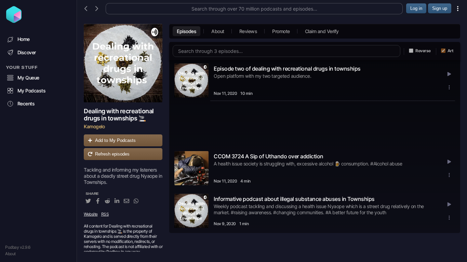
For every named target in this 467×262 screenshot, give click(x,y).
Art (451, 50)
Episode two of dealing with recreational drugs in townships (287, 68)
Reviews (248, 31)
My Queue (28, 78)
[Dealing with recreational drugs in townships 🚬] (123, 63)
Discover (26, 52)
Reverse (423, 50)
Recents (26, 103)
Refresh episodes (112, 154)
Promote (281, 31)
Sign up (439, 8)
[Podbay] (14, 20)
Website (91, 214)
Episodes (186, 31)
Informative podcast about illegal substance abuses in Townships (294, 198)
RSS (105, 214)
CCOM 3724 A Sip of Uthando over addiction (268, 156)
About (10, 253)
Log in (416, 8)
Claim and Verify (322, 31)
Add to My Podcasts (115, 140)
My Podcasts (31, 90)
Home (23, 39)
